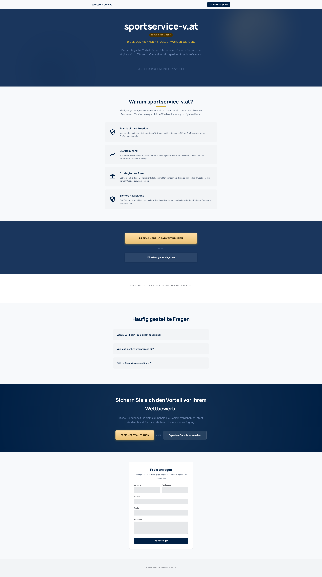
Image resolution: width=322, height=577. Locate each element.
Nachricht (138, 519)
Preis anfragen (161, 540)
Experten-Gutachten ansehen (185, 435)
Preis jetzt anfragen (134, 435)
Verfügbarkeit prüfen (219, 4)
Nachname (166, 485)
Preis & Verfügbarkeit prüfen (161, 238)
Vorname (137, 485)
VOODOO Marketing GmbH (164, 568)
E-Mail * (137, 497)
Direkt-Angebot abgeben (161, 257)
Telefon (137, 508)
